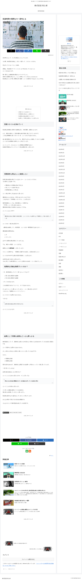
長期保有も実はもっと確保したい (26, 114)
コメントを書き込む (28, 559)
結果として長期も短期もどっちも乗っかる (29, 118)
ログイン (61, 283)
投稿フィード (62, 287)
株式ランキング (62, 140)
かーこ (69, 43)
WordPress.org (62, 293)
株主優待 (16, 412)
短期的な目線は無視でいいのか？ (26, 116)
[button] (45, 50)
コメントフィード (63, 290)
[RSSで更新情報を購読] (30, 451)
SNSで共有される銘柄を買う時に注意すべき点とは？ (69, 84)
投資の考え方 (6, 412)
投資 (12, 412)
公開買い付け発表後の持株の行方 (67, 79)
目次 (26, 109)
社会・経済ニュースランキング (65, 135)
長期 (20, 412)
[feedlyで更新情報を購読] (27, 451)
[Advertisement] (28, 96)
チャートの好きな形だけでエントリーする (69, 89)
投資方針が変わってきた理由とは (67, 72)
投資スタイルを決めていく (25, 112)
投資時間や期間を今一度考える (67, 76)
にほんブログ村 (62, 129)
